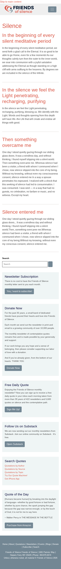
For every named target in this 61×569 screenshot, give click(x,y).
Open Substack (15, 444)
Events (41, 544)
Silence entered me (22, 212)
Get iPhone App (12, 479)
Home (5, 544)
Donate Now (13, 368)
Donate (56, 544)
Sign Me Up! (13, 409)
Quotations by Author (14, 466)
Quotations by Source (15, 469)
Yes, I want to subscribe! (19, 291)
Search (5, 258)
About (11, 544)
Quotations (20, 544)
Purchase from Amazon (19, 525)
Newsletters (32, 544)
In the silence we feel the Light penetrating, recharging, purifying (28, 95)
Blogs (48, 544)
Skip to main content (10, 1)
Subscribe (27, 547)
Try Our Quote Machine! (16, 475)
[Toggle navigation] (52, 9)
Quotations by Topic (14, 472)
